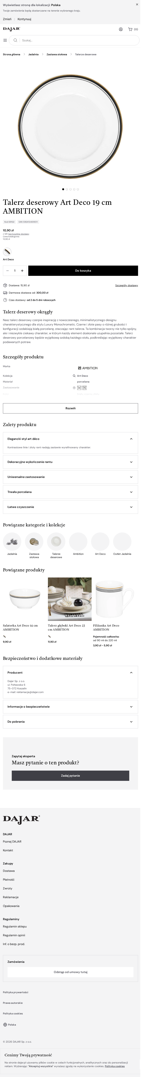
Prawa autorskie (13, 1003)
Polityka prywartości (15, 992)
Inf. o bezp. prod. (14, 944)
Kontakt (8, 850)
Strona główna (11, 54)
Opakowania (11, 906)
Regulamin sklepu (15, 926)
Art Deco (82, 375)
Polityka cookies (13, 1013)
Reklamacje (11, 897)
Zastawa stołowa (57, 54)
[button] (70, 439)
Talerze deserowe (85, 54)
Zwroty (7, 888)
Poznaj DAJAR (12, 841)
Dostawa (9, 871)
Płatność (9, 880)
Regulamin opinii (14, 935)
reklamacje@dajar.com (30, 692)
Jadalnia (33, 54)
